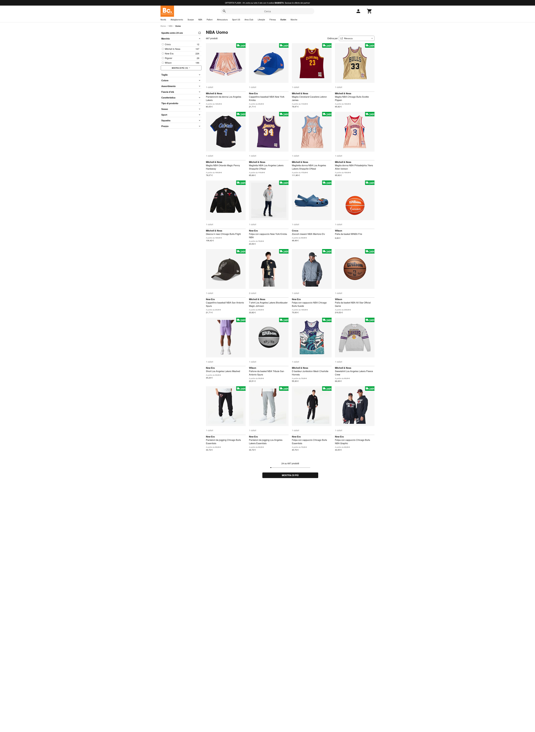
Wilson (338, 230)
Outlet (283, 19)
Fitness (272, 19)
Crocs (295, 230)
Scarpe (191, 19)
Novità (163, 19)
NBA (200, 19)
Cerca (267, 11)
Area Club (249, 19)
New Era (253, 93)
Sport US (236, 19)
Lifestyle (261, 19)
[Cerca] (224, 11)
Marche (294, 19)
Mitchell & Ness (214, 93)
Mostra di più (290, 475)
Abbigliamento (177, 19)
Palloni (209, 19)
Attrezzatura (222, 19)
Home (163, 26)
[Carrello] (369, 11)
